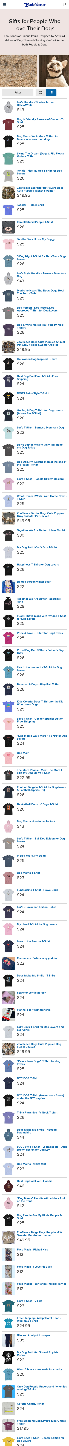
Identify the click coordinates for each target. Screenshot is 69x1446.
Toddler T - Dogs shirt (30, 205)
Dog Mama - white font (31, 1164)
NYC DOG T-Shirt (28, 1078)
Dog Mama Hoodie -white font (36, 821)
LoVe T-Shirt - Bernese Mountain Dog (40, 427)
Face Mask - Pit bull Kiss (32, 1249)
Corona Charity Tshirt (30, 1404)
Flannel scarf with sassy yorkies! (37, 958)
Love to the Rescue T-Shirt (33, 941)
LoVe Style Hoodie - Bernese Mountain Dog (41, 274)
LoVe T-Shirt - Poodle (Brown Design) (40, 479)
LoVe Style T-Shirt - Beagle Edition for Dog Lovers (40, 1439)
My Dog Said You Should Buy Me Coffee (37, 1353)
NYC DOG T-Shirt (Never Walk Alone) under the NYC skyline (40, 1096)
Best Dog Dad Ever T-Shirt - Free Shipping (37, 377)
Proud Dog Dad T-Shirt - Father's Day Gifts (40, 651)
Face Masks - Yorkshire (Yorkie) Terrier (41, 1284)
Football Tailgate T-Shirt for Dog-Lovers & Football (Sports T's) (41, 788)
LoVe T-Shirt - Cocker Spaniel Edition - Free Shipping (41, 720)
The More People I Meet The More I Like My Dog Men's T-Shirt (39, 771)
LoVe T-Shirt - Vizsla (29, 1301)
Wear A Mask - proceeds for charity (39, 1369)
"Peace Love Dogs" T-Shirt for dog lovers (38, 1062)
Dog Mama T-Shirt (28, 873)
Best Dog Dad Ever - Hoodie (34, 1181)
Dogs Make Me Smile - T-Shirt (36, 975)
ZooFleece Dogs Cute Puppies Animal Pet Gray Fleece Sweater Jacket (41, 343)
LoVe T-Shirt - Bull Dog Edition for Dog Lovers (41, 839)
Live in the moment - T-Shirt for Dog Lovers (39, 668)
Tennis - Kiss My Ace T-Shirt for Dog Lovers (39, 172)
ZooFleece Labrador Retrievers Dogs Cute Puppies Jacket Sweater (40, 189)
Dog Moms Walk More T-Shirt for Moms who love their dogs (38, 137)
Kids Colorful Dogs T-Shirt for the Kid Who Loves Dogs (40, 702)
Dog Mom (23, 753)
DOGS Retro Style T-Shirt (33, 393)
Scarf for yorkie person (31, 993)
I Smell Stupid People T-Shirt (35, 222)
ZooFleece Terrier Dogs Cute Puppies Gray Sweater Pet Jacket (40, 514)
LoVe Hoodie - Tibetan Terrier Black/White (35, 103)
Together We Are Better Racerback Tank (39, 600)
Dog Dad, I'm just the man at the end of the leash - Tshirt (41, 463)
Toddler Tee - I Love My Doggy (36, 239)
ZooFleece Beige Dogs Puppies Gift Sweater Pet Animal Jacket (39, 1233)
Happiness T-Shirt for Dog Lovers (38, 564)
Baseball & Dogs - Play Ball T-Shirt (38, 684)
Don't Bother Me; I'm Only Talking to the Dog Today (40, 446)
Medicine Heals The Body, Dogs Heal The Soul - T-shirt (40, 291)
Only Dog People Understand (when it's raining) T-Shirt (42, 1387)
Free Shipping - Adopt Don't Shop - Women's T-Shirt (39, 1319)
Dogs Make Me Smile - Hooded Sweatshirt (37, 1131)
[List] (51, 92)
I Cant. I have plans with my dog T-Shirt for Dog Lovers (41, 617)
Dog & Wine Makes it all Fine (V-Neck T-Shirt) (40, 326)
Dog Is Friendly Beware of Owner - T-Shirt (40, 120)
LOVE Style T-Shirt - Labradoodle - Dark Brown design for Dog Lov (42, 1148)
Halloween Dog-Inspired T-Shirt (37, 359)
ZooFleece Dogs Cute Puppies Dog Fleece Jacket (39, 1045)
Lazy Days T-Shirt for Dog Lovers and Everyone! (40, 1028)
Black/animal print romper (33, 1335)
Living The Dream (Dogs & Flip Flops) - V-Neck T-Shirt (41, 154)
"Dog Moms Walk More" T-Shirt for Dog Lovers (42, 737)
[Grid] (41, 92)
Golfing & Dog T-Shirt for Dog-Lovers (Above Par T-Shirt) (40, 411)
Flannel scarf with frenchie (34, 1010)
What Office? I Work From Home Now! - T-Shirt (42, 497)
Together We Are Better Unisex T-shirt (41, 530)
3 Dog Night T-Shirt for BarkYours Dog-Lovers (41, 257)
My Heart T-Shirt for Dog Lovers (37, 924)
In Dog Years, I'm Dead (31, 856)
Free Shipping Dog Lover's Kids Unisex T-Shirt (41, 1422)
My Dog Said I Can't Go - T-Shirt (37, 547)
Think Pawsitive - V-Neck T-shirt (37, 1112)
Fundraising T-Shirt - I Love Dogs (37, 890)
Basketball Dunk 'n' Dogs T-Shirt (37, 804)
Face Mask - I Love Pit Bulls (34, 1267)
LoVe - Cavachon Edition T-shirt (36, 907)
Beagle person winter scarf (34, 582)
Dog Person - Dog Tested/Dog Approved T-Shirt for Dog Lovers (37, 309)
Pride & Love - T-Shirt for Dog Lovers (40, 633)
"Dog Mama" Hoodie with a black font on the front (41, 1199)
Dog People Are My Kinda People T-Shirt (39, 1216)
